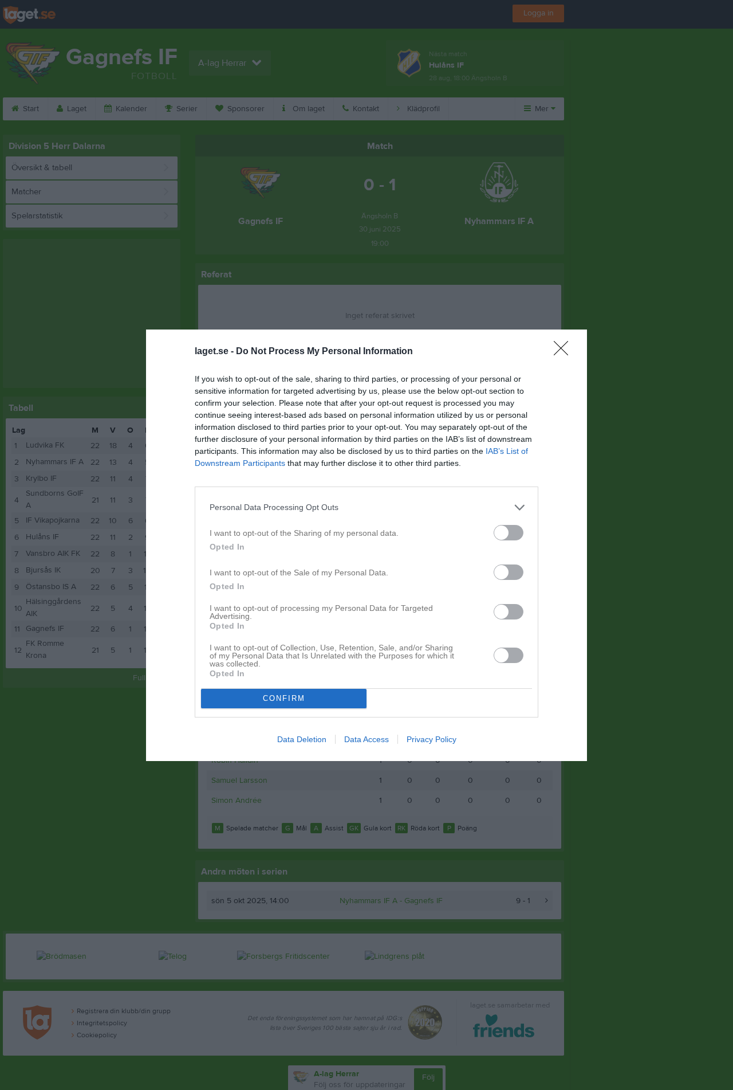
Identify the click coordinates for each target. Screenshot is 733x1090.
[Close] (565, 352)
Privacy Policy (431, 739)
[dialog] (366, 545)
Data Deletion (301, 739)
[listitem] (366, 507)
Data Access (366, 739)
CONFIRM (284, 698)
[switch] (508, 532)
